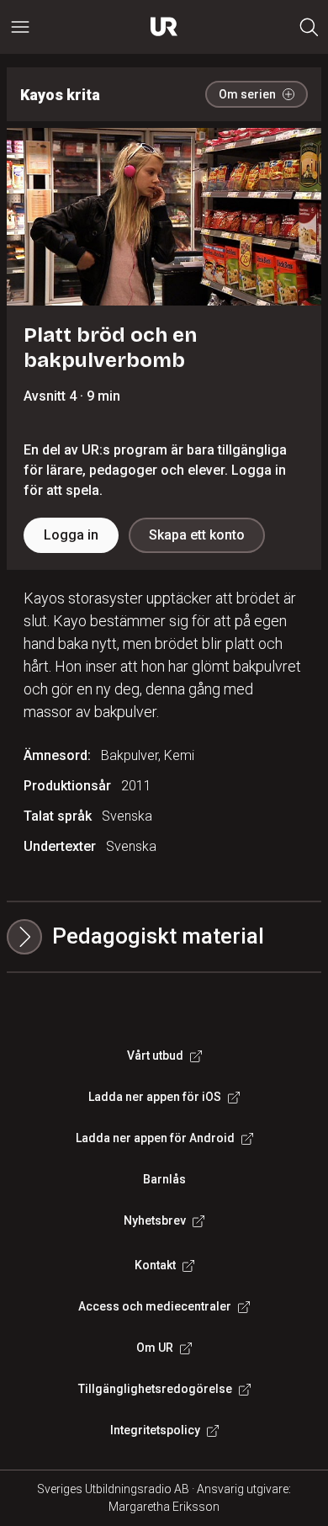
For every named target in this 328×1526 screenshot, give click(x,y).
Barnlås (164, 1179)
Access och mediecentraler (154, 1306)
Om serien (247, 94)
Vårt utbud (155, 1055)
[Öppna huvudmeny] (20, 27)
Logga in (71, 535)
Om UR (154, 1347)
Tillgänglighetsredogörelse (155, 1389)
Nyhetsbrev (155, 1220)
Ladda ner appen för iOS (154, 1096)
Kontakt (155, 1265)
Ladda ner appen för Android (155, 1138)
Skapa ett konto (197, 535)
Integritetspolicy (155, 1430)
